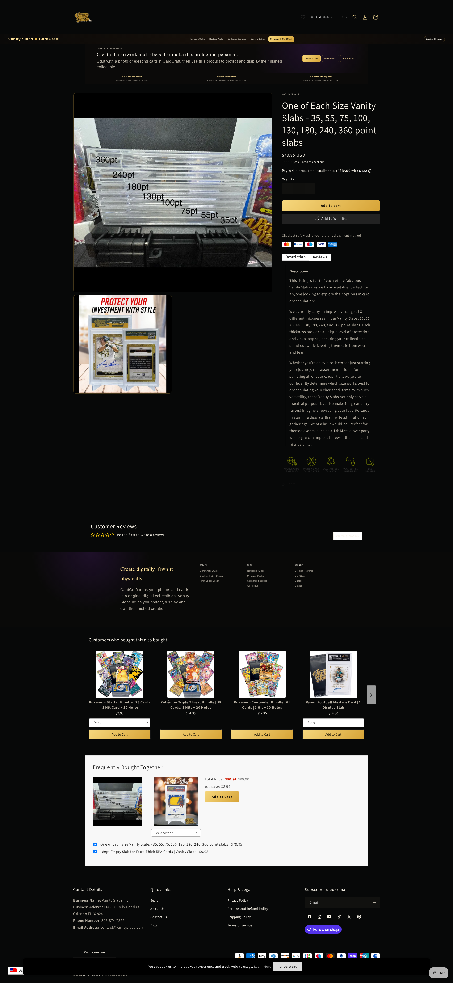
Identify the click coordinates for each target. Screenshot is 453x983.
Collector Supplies (237, 39)
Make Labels (330, 58)
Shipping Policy (239, 917)
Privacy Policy (237, 900)
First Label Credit (209, 581)
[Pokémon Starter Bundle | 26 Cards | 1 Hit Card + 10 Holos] (119, 674)
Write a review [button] (348, 536)
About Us (157, 909)
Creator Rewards (434, 39)
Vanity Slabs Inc (93, 974)
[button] (355, 17)
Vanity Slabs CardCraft (33, 39)
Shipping (288, 162)
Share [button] (291, 484)
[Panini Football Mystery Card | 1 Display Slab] (333, 674)
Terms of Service (239, 925)
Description (295, 256)
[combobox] (119, 722)
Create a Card (312, 58)
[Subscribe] (374, 902)
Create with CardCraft (281, 39)
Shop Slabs (348, 58)
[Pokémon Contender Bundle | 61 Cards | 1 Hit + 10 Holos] (262, 674)
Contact (299, 581)
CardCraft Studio (209, 571)
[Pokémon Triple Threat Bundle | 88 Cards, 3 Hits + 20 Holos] (191, 674)
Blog (153, 925)
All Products (254, 586)
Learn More (262, 966)
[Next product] (371, 694)
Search (155, 900)
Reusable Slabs (197, 39)
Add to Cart (120, 734)
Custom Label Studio (211, 576)
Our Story (300, 576)
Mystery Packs (216, 39)
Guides (298, 586)
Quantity (288, 179)
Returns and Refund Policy (247, 909)
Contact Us (158, 917)
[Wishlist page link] (303, 17)
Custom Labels (258, 39)
